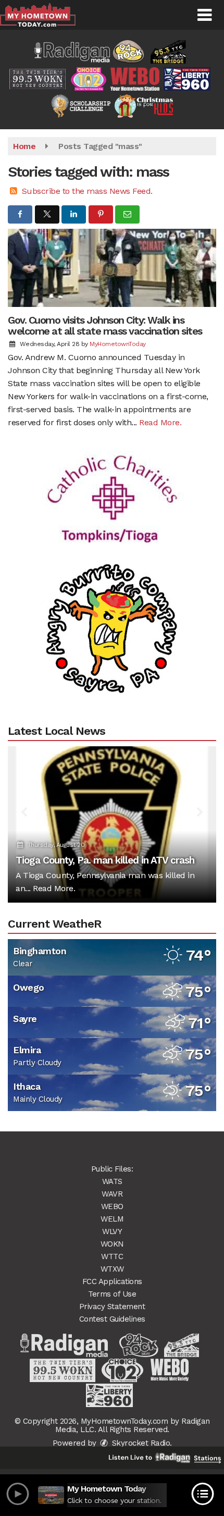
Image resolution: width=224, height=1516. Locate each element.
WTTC (112, 1256)
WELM (112, 1219)
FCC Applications (112, 1281)
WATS (112, 1181)
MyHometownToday (118, 344)
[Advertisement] (112, 486)
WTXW (112, 1269)
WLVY (112, 1231)
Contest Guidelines (112, 1319)
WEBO (112, 1206)
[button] (204, 15)
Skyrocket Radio (139, 1443)
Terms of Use (112, 1294)
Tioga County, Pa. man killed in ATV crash (105, 860)
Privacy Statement (112, 1306)
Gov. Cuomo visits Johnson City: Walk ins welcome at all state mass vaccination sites (105, 325)
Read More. (160, 422)
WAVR (112, 1194)
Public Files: (112, 1169)
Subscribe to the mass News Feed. (87, 191)
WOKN (112, 1244)
